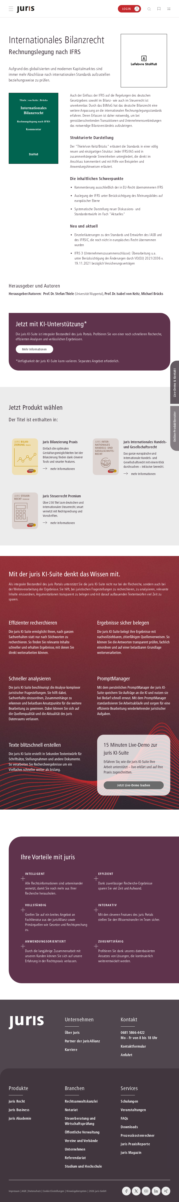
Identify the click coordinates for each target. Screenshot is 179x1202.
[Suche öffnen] (150, 8)
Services (129, 1088)
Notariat (71, 1110)
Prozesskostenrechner (138, 1135)
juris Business (19, 1110)
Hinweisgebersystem (76, 1191)
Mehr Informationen (34, 349)
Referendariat (75, 1158)
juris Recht (17, 1101)
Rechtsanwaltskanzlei (81, 1101)
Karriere (71, 1049)
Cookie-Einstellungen (53, 1191)
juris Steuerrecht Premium (62, 496)
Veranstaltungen (133, 1110)
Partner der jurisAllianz (82, 1041)
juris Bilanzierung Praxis (60, 442)
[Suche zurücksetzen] (146, 8)
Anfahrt (126, 1055)
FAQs (124, 1118)
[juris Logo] (25, 9)
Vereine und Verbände (81, 1140)
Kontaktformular (133, 1046)
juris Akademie (20, 1118)
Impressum (14, 1191)
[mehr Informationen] (25, 456)
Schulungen (129, 1101)
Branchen (75, 1088)
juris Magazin (131, 1152)
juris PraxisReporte (135, 1144)
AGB (24, 1191)
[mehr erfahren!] (144, 60)
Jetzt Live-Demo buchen (133, 785)
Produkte (18, 1088)
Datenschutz (34, 1191)
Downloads (129, 1127)
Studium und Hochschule (83, 1166)
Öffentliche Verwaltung (82, 1132)
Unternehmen (75, 1149)
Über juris (72, 1032)
